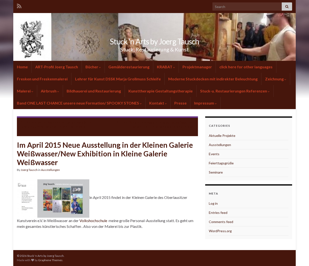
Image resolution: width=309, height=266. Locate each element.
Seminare (216, 172)
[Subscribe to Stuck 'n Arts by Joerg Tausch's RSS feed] (19, 5)
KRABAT (164, 66)
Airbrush (48, 91)
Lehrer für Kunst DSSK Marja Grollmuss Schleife (118, 79)
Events (214, 154)
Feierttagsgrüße (221, 163)
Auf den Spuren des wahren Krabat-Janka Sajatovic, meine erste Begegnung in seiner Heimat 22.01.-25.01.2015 (155, 126)
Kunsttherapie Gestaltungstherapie (160, 91)
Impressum (204, 103)
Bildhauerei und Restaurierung (94, 91)
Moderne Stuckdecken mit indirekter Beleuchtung (213, 79)
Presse (180, 103)
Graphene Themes (50, 260)
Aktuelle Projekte (222, 135)
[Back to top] (298, 255)
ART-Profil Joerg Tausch (56, 66)
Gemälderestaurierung (128, 66)
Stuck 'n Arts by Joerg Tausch (154, 41)
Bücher (91, 66)
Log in (213, 203)
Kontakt (156, 103)
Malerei (24, 91)
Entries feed (218, 212)
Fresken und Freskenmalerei (42, 79)
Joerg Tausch (29, 170)
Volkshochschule (93, 220)
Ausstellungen (50, 170)
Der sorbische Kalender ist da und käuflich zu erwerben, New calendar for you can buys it (57, 124)
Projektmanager (197, 66)
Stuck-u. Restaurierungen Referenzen (233, 91)
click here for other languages (246, 66)
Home (22, 66)
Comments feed (221, 222)
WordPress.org (220, 231)
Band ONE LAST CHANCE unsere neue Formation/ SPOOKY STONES (78, 103)
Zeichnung (274, 79)
